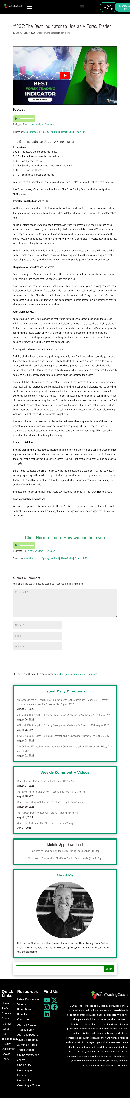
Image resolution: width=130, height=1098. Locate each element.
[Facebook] (54, 1007)
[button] (82, 6)
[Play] (65, 118)
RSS (85, 132)
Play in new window (33, 124)
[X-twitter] (54, 1000)
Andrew (19, 32)
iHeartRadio (67, 132)
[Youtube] (46, 1000)
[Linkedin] (46, 1013)
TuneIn (78, 132)
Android (55, 132)
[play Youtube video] (65, 75)
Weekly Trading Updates (47, 32)
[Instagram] (46, 1007)
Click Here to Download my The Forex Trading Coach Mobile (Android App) (65, 858)
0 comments (64, 32)
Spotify (45, 132)
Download (50, 124)
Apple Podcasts (32, 132)
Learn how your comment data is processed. (76, 674)
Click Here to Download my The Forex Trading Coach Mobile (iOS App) (65, 851)
